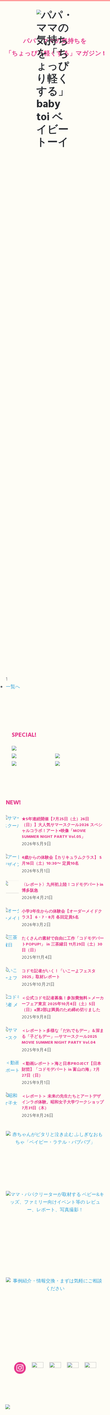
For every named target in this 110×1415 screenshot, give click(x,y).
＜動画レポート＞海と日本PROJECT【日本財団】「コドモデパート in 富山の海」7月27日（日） (61, 1069)
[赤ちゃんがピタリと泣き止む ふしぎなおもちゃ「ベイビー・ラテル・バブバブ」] (55, 1159)
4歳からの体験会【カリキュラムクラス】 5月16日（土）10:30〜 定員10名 (62, 860)
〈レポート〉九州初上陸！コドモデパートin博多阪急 (62, 887)
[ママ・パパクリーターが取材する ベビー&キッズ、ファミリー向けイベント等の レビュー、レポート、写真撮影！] (55, 1232)
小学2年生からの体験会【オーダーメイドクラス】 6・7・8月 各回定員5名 (62, 914)
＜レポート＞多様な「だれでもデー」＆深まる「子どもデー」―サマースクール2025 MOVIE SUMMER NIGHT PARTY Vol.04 (63, 1037)
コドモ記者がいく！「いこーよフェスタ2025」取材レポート (59, 974)
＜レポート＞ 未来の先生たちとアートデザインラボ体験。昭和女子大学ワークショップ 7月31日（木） (63, 1102)
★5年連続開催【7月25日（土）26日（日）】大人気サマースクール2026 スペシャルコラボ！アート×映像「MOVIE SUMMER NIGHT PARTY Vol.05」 (62, 828)
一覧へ (13, 687)
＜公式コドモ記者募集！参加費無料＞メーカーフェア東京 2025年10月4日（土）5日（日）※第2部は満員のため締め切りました (63, 1004)
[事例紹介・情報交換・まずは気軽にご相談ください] (55, 1310)
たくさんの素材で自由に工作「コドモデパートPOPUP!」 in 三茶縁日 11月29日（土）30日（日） (63, 944)
